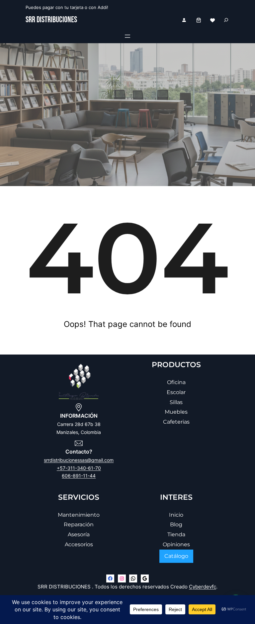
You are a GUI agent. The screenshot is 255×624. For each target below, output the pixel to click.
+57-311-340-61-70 (79, 468)
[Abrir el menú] (127, 36)
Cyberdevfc (202, 586)
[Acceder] (184, 20)
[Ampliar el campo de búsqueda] (226, 20)
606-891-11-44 (79, 475)
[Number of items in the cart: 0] (199, 20)
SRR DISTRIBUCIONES (51, 20)
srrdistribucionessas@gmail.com (79, 460)
